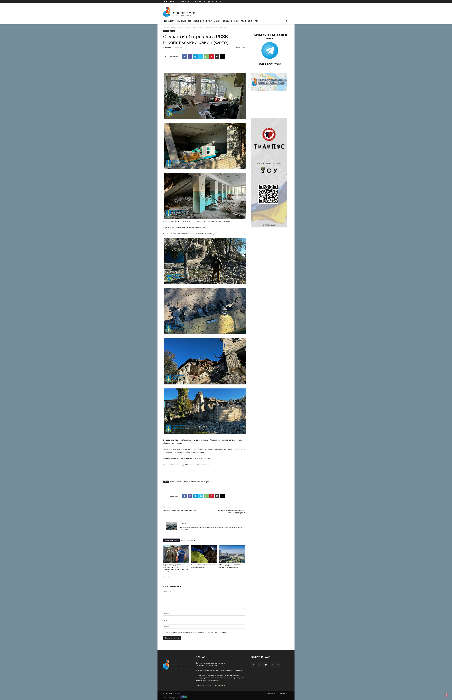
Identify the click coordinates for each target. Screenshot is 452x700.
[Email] (222, 56)
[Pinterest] (211, 56)
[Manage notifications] (446, 695)
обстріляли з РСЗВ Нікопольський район (197, 482)
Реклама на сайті (283, 693)
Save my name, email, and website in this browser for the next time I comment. (196, 632)
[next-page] (168, 576)
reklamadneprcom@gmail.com (206, 665)
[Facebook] (205, 1)
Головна (166, 27)
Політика (207, 21)
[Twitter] (216, 1)
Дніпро (181, 27)
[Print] (217, 56)
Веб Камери (169, 21)
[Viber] (190, 56)
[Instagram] (208, 1)
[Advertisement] (243, 12)
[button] (286, 21)
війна (172, 482)
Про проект (246, 21)
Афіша (217, 21)
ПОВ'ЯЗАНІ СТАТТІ (172, 540)
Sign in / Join (197, 1)
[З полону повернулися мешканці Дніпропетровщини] (204, 554)
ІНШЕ (236, 21)
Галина (168, 47)
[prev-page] (164, 576)
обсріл (179, 482)
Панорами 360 (184, 21)
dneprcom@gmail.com (218, 685)
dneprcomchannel (201, 464)
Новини (197, 21)
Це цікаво (227, 21)
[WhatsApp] (206, 56)
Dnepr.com (176, 693)
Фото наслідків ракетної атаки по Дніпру (180, 510)
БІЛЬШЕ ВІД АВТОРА (189, 540)
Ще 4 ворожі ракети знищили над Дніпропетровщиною (231, 511)
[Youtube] (220, 1)
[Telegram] (212, 1)
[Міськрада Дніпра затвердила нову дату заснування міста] (232, 554)
